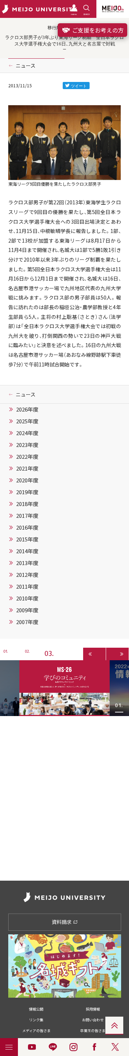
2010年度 (27, 598)
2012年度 (27, 575)
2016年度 (27, 527)
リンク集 (36, 1019)
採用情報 (93, 1009)
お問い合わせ (93, 1019)
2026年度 (27, 409)
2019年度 (27, 492)
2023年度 (27, 445)
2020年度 (27, 480)
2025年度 (27, 421)
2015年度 (27, 539)
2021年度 (27, 468)
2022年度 (27, 457)
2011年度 (27, 586)
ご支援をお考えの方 (97, 30)
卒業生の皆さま (92, 1030)
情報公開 (36, 1009)
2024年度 (27, 433)
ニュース (25, 65)
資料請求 (62, 921)
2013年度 (27, 563)
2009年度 (27, 610)
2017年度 (27, 516)
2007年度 (27, 622)
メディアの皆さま (36, 1030)
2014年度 (27, 551)
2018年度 (27, 504)
